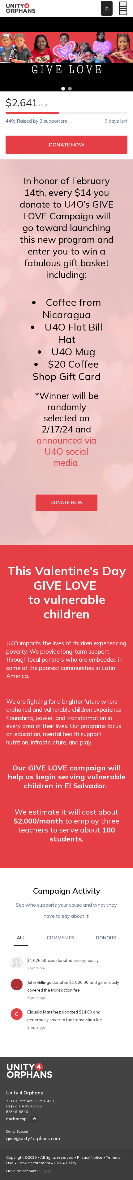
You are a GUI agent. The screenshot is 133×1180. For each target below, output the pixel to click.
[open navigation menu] (123, 8)
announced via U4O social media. (67, 451)
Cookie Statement (33, 1163)
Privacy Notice (89, 1157)
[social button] (107, 8)
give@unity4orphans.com (33, 1138)
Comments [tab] (60, 938)
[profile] (96, 8)
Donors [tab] (106, 938)
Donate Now (66, 144)
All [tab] (21, 938)
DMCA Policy (65, 1163)
